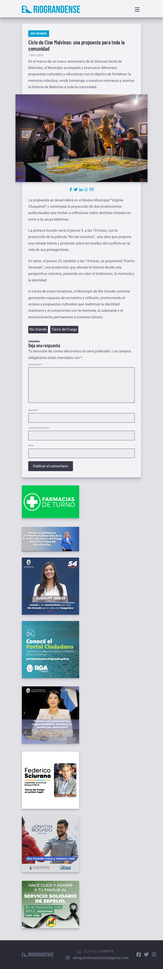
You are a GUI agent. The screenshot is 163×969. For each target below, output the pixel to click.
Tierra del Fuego (64, 329)
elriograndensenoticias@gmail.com (101, 958)
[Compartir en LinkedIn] (81, 189)
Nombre (33, 410)
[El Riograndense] (51, 9)
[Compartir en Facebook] (71, 189)
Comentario (35, 364)
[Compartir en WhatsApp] (86, 189)
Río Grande (39, 33)
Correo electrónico (39, 427)
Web (30, 445)
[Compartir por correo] (91, 189)
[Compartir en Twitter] (76, 189)
